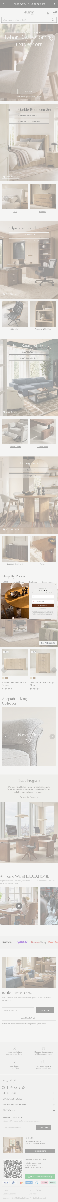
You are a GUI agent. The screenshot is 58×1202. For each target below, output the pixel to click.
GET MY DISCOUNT (43, 605)
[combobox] (34, 601)
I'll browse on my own (43, 608)
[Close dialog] (55, 584)
